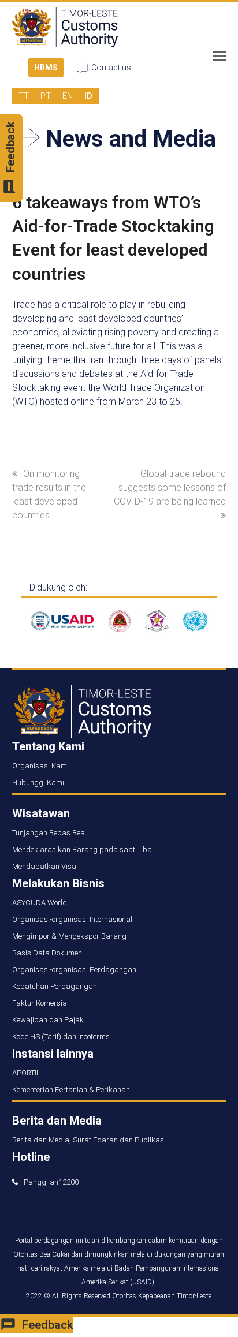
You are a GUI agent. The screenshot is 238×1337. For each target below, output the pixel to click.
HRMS (46, 67)
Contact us (111, 67)
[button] (219, 56)
